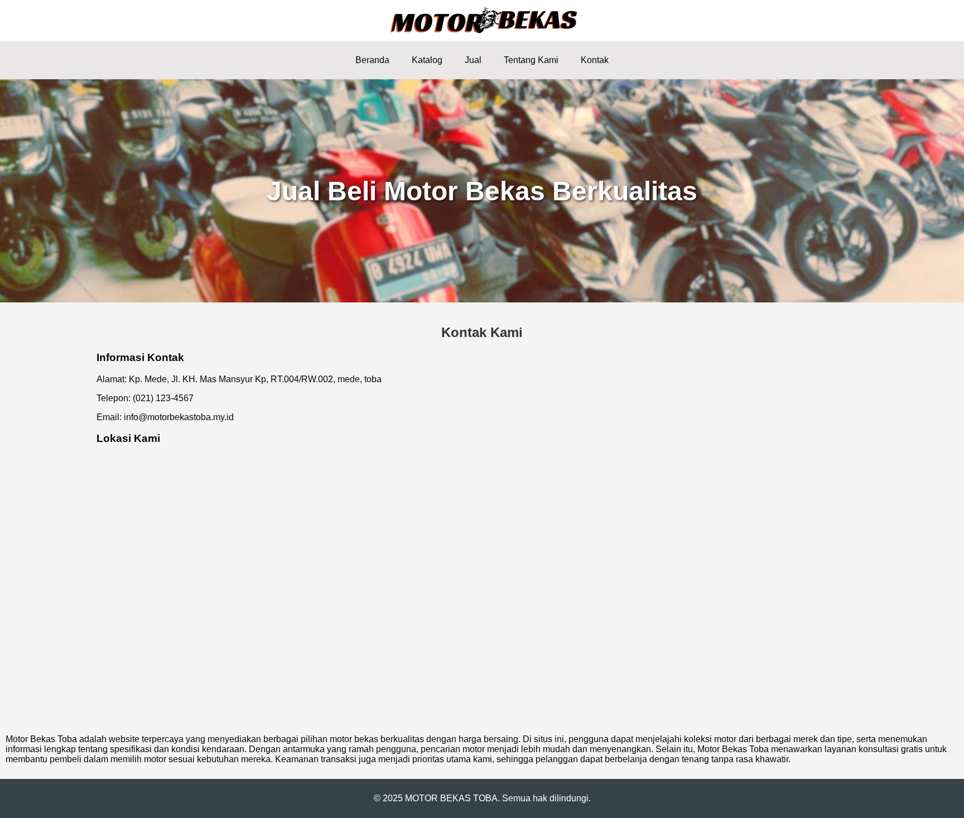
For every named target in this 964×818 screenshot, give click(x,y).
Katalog (427, 60)
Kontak (595, 60)
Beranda (372, 60)
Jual (473, 60)
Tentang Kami (531, 60)
